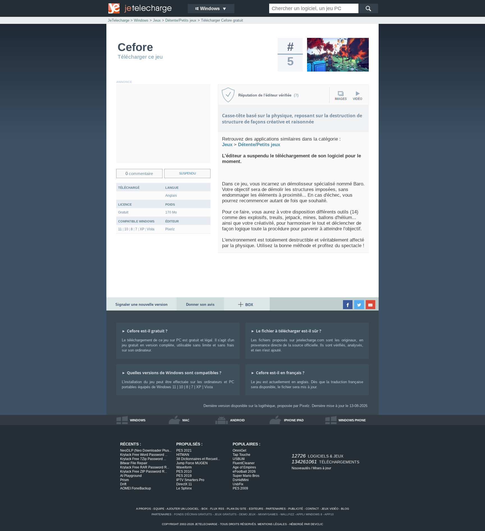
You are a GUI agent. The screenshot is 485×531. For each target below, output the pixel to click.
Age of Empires (244, 467)
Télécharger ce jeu (140, 57)
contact (312, 508)
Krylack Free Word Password (144, 455)
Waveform (184, 467)
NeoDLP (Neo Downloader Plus (145, 450)
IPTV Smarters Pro (190, 480)
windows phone (352, 420)
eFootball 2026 (244, 471)
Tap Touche (241, 455)
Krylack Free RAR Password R (144, 467)
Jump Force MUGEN (192, 463)
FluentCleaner (244, 463)
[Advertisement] (163, 124)
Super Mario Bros (246, 476)
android (237, 420)
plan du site (236, 508)
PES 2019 (184, 476)
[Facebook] (348, 304)
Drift (123, 484)
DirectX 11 (184, 484)
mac (185, 420)
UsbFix (238, 484)
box (205, 508)
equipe (159, 508)
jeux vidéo (329, 508)
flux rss (217, 508)
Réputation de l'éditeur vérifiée (266, 95)
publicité (295, 508)
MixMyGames (268, 514)
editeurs (256, 508)
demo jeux (247, 514)
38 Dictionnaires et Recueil (198, 459)
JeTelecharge (118, 20)
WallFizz (287, 514)
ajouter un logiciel (183, 508)
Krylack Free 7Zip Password (143, 459)
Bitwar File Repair (133, 463)
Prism (124, 480)
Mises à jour (322, 468)
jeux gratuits (225, 514)
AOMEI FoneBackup (135, 488)
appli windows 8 (309, 514)
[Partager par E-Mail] (371, 304)
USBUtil (239, 459)
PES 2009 (240, 488)
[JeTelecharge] (144, 8)
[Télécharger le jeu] (338, 70)
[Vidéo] (357, 95)
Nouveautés (301, 468)
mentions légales (272, 524)
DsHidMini (241, 480)
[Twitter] (359, 304)
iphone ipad (294, 420)
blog (345, 508)
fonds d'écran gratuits (193, 514)
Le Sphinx (184, 488)
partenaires (276, 508)
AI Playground (131, 476)
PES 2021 (184, 450)
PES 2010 (184, 471)
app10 (329, 514)
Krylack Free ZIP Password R (143, 471)
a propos (143, 508)
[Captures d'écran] (340, 95)
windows (137, 420)
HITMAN (182, 455)
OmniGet (239, 450)
